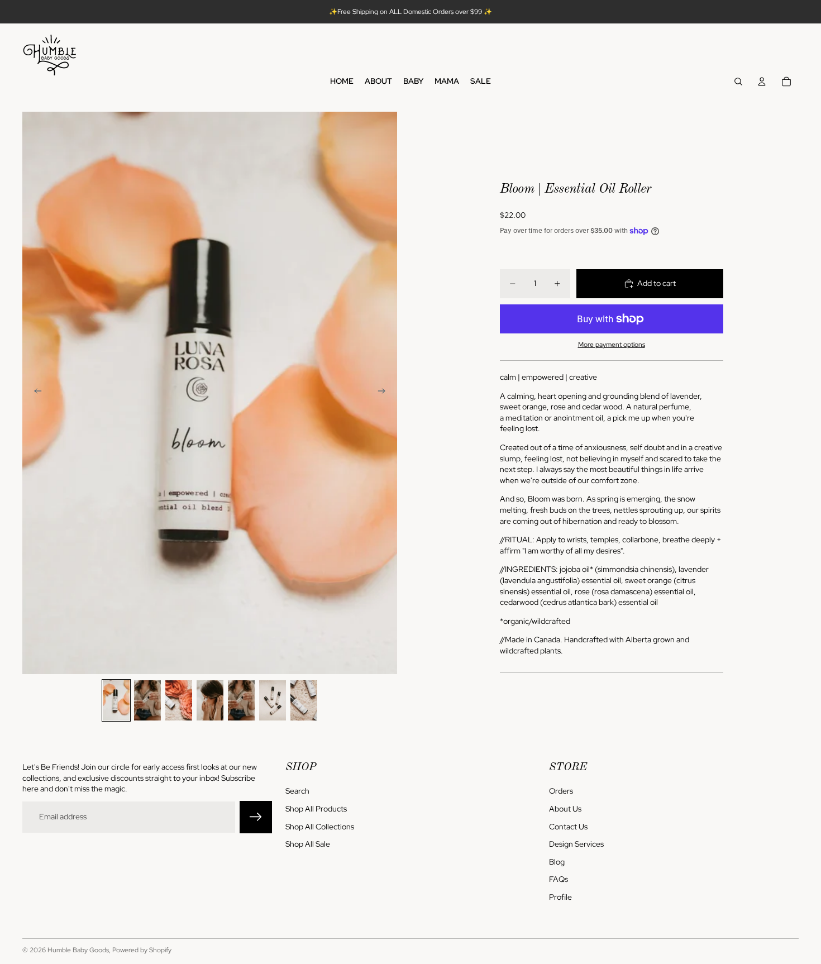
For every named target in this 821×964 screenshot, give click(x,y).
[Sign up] (256, 817)
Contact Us (568, 826)
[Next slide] (385, 392)
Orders (561, 791)
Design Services (576, 844)
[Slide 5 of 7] (241, 700)
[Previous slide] (34, 392)
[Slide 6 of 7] (272, 700)
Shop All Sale (307, 844)
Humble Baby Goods (78, 950)
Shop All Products (316, 809)
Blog (557, 862)
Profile (560, 897)
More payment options (611, 344)
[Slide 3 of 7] (178, 700)
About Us (565, 809)
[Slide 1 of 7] (116, 700)
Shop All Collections (319, 826)
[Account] (762, 81)
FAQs (558, 879)
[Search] (738, 81)
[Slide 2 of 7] (147, 700)
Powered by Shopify (141, 950)
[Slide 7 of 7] (303, 700)
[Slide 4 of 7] (210, 700)
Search (297, 791)
